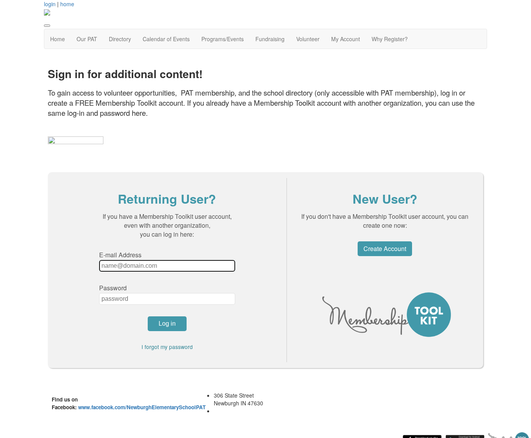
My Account (345, 39)
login (50, 4)
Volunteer (308, 39)
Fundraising (270, 39)
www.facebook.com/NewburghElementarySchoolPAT (142, 407)
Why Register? (390, 39)
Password (113, 287)
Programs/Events (222, 39)
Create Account (384, 248)
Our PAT (87, 39)
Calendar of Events (166, 39)
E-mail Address (120, 254)
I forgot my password (167, 347)
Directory (120, 39)
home (67, 4)
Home (57, 39)
